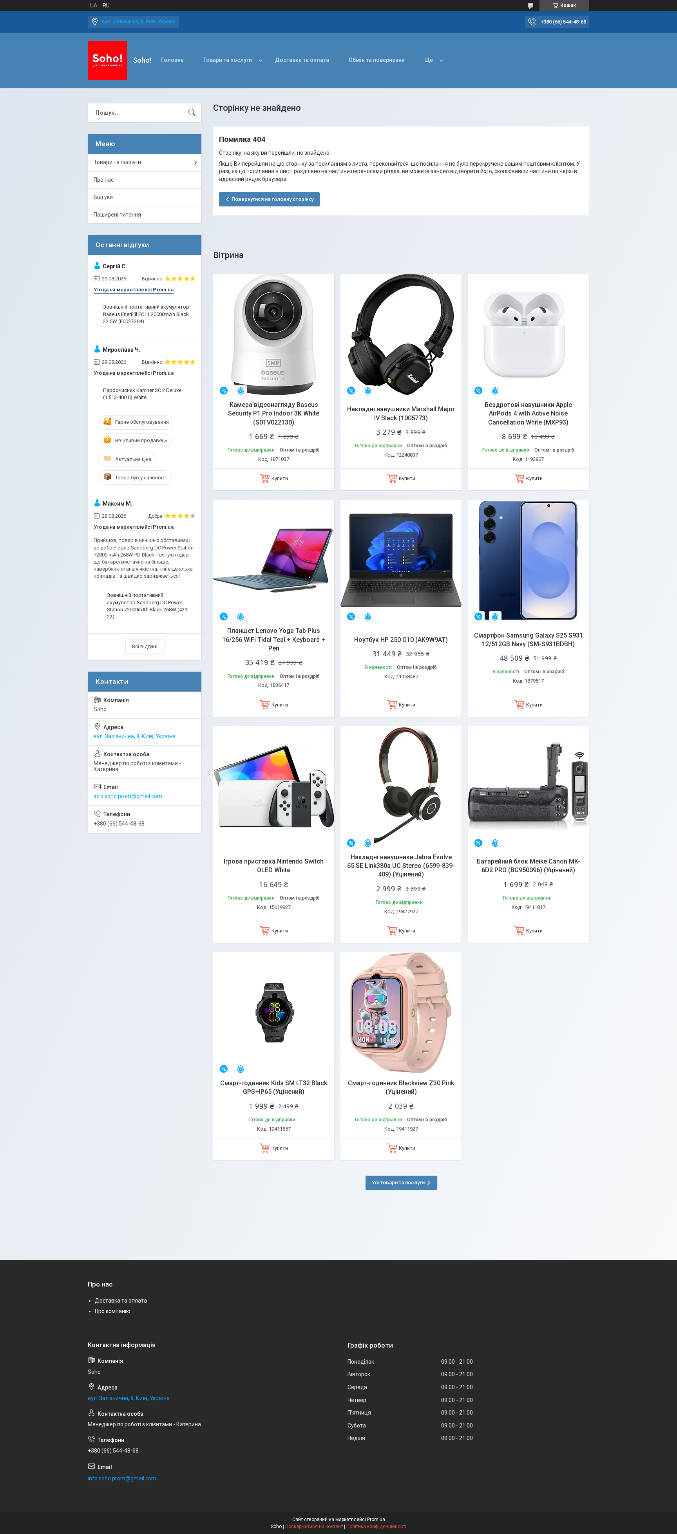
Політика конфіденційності (376, 1526)
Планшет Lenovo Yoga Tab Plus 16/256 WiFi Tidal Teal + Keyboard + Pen (273, 639)
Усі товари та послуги (398, 1182)
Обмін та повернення (377, 60)
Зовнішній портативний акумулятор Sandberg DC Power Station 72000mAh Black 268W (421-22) (148, 606)
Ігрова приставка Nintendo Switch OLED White (274, 866)
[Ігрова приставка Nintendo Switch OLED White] (273, 786)
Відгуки (103, 197)
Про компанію (112, 1311)
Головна (172, 60)
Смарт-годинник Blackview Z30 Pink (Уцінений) (401, 1087)
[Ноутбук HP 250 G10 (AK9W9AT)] (401, 560)
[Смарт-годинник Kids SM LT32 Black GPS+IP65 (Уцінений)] (273, 1012)
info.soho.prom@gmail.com (128, 796)
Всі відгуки (144, 646)
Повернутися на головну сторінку (272, 199)
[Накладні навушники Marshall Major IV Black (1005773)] (401, 334)
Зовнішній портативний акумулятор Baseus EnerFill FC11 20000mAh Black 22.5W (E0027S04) (146, 314)
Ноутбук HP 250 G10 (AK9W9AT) (401, 639)
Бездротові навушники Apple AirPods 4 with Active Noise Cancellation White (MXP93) (528, 413)
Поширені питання (117, 214)
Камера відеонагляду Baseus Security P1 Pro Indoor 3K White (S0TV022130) (273, 413)
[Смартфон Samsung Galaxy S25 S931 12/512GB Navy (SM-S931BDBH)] (528, 560)
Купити (280, 478)
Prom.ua (376, 1519)
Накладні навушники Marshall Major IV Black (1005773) (401, 413)
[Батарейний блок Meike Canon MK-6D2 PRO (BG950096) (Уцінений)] (528, 786)
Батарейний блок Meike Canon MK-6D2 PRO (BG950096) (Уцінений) (528, 866)
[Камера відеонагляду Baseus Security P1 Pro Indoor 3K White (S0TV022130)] (273, 334)
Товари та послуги (227, 60)
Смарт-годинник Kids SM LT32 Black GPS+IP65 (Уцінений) (273, 1087)
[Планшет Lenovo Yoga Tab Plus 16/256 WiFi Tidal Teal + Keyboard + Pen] (273, 560)
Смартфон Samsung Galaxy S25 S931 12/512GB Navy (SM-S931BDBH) (528, 640)
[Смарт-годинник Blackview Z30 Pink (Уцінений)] (401, 1012)
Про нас (104, 180)
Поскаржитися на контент (314, 1526)
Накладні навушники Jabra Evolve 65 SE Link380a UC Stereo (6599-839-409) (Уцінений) (401, 865)
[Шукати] (192, 112)
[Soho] (107, 60)
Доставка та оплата (302, 60)
